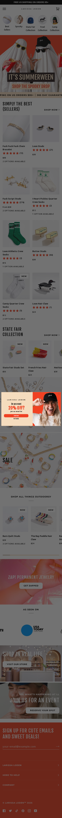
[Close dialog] (59, 394)
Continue (16, 416)
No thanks (16, 419)
